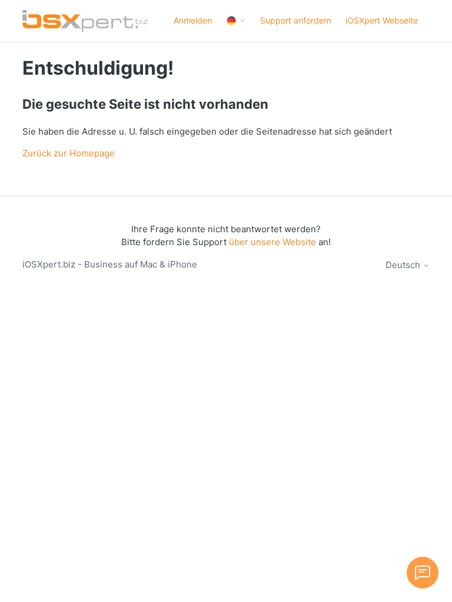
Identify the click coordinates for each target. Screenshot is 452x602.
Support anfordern (295, 20)
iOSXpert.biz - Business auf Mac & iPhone (109, 264)
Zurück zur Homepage (68, 153)
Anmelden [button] (193, 20)
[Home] (84, 21)
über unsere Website (272, 242)
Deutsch (404, 265)
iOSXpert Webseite (381, 20)
